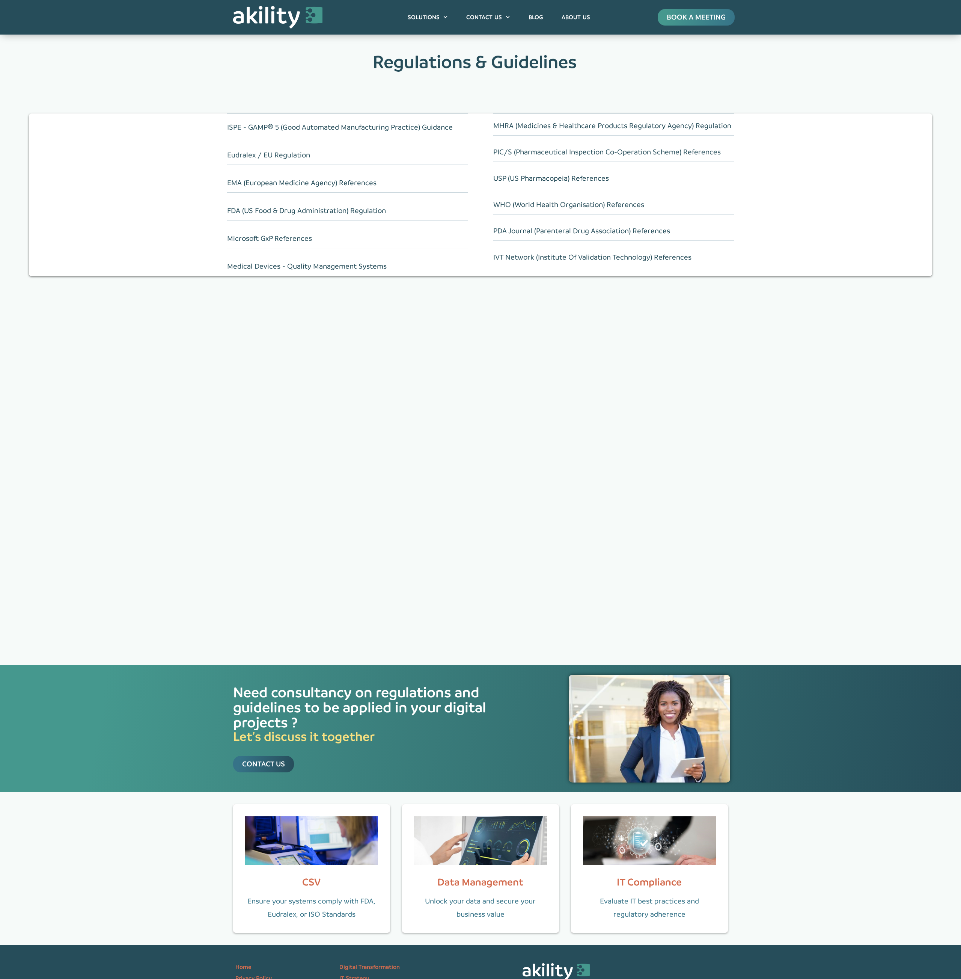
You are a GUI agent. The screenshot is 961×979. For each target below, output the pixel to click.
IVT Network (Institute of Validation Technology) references (592, 257)
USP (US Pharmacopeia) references (551, 178)
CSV (311, 882)
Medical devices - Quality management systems (307, 266)
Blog (536, 17)
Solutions (424, 17)
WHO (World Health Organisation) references (568, 204)
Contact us (484, 17)
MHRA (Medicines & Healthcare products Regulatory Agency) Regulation (612, 126)
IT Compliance (649, 882)
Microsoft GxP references (269, 238)
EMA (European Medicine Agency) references (302, 183)
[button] (347, 129)
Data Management (480, 882)
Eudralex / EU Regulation (268, 155)
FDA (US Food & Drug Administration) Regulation (306, 211)
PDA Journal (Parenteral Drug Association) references (581, 231)
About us (576, 17)
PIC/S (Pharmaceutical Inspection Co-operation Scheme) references (607, 152)
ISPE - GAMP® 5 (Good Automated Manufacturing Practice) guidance (340, 127)
